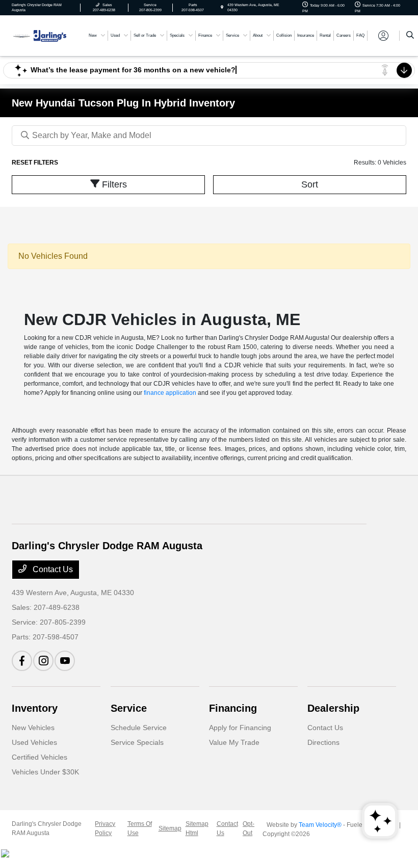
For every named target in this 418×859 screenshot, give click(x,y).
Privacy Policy (105, 828)
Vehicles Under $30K (45, 772)
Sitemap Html (197, 828)
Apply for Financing (240, 727)
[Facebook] (22, 661)
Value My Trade (234, 742)
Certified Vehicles (39, 757)
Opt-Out (248, 828)
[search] (410, 36)
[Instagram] (43, 661)
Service (129, 708)
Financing (233, 708)
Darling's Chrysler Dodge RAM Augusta (47, 828)
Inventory (35, 708)
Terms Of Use (139, 828)
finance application (170, 392)
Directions (323, 742)
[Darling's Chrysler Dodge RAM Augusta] (39, 35)
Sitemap (170, 828)
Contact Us (52, 569)
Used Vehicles (34, 742)
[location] (222, 7)
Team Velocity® (320, 824)
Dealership (333, 708)
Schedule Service (139, 727)
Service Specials (137, 742)
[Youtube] (65, 661)
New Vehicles (33, 727)
